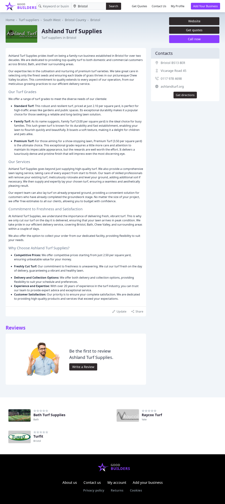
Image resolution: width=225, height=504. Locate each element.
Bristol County (75, 20)
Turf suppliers (29, 20)
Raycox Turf (152, 414)
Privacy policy (93, 490)
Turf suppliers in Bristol (58, 37)
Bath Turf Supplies (49, 414)
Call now (194, 39)
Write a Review (83, 367)
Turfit (38, 436)
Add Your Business (205, 6)
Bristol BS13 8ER (173, 63)
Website (194, 21)
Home (10, 20)
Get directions (185, 95)
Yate (144, 419)
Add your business (148, 482)
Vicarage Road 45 (173, 71)
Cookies (136, 490)
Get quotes (194, 30)
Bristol (95, 20)
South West (52, 20)
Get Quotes (139, 6)
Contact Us (159, 6)
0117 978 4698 (171, 78)
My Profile (177, 6)
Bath (36, 419)
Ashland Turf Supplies (71, 31)
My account (116, 482)
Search (113, 6)
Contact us (92, 482)
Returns (117, 490)
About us (69, 482)
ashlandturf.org (172, 86)
